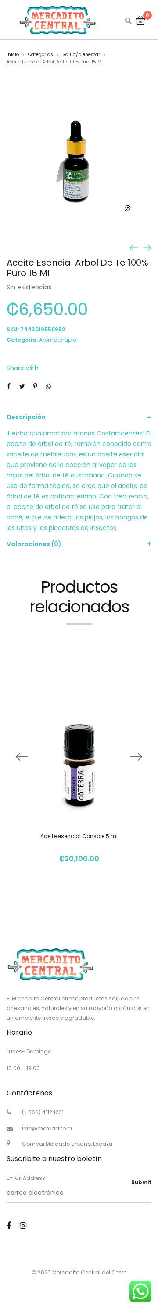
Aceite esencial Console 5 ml (79, 836)
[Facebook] (9, 1225)
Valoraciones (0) (34, 544)
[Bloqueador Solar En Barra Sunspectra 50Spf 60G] (133, 247)
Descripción (26, 417)
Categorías (40, 54)
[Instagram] (23, 1225)
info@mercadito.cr (47, 1128)
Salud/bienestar (81, 54)
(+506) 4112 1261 (43, 1112)
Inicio (13, 54)
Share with (23, 368)
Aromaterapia (58, 340)
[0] (140, 19)
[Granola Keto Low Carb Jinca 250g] (147, 247)
